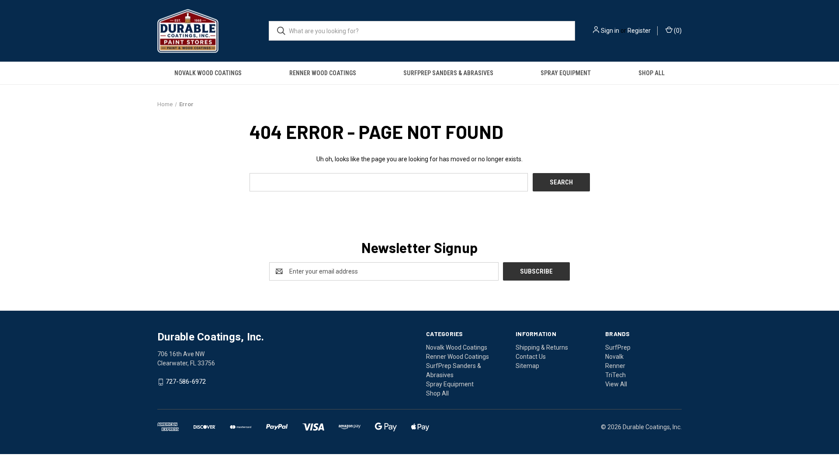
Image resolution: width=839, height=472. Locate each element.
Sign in (610, 30)
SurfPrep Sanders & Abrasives (448, 72)
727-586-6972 (186, 382)
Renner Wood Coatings (322, 72)
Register (639, 30)
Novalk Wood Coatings (208, 72)
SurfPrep (618, 347)
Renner (615, 365)
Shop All (651, 72)
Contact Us (531, 356)
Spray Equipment (566, 72)
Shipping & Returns (542, 347)
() (677, 30)
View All (616, 384)
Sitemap (527, 365)
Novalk (614, 356)
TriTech (615, 374)
